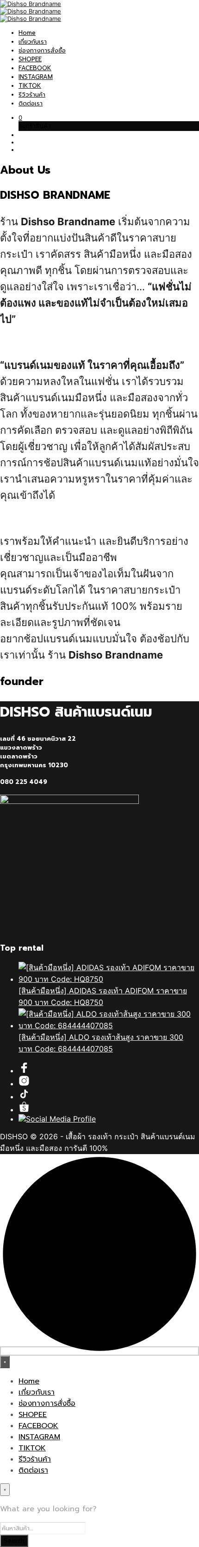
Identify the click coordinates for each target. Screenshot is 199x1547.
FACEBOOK (35, 68)
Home (27, 32)
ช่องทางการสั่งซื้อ (42, 50)
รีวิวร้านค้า (32, 94)
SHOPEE (30, 59)
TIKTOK (30, 85)
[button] (20, 117)
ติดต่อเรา (31, 103)
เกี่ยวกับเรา (33, 41)
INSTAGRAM (36, 76)
